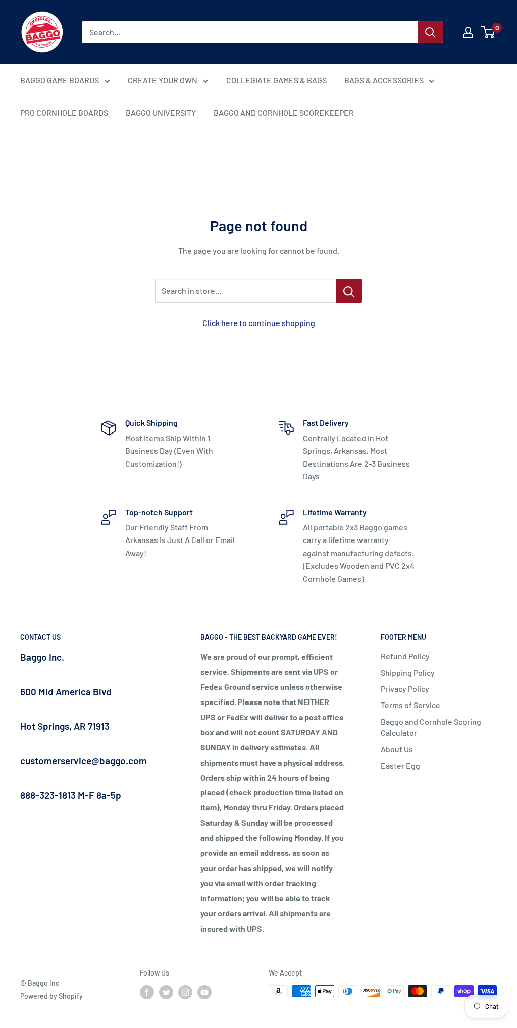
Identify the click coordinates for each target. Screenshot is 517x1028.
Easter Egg (400, 765)
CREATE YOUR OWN (162, 80)
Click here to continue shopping (258, 323)
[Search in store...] (349, 291)
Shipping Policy (408, 672)
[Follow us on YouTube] (204, 992)
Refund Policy (405, 656)
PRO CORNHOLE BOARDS (64, 112)
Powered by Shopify (51, 996)
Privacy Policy (405, 688)
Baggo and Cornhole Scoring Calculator (431, 727)
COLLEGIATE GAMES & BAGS (276, 80)
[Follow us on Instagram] (185, 992)
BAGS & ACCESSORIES (384, 80)
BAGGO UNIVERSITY (161, 112)
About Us (397, 749)
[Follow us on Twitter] (166, 992)
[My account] (468, 32)
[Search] (430, 32)
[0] (488, 32)
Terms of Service (410, 705)
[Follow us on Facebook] (147, 992)
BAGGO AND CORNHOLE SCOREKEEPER (284, 112)
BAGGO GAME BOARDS (59, 80)
